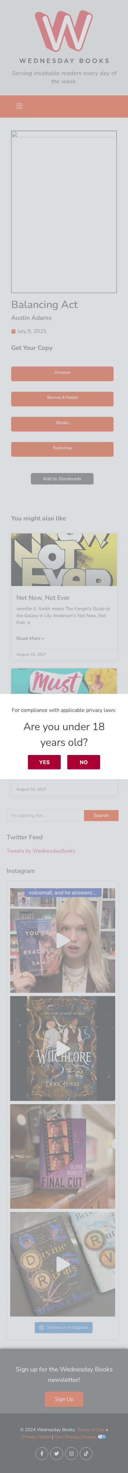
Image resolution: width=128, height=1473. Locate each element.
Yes (44, 762)
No (84, 762)
